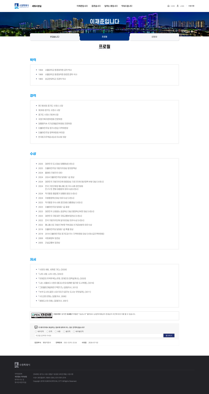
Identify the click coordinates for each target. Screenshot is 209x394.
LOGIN (182, 6)
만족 (50, 331)
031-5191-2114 (60, 378)
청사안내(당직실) (20, 382)
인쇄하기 (191, 31)
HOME (173, 6)
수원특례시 (22, 365)
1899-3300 (50, 378)
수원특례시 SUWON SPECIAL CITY (36, 6)
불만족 (68, 331)
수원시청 (191, 6)
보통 (59, 331)
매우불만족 (79, 331)
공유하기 (185, 31)
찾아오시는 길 (19, 380)
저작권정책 (18, 374)
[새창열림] (41, 316)
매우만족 (41, 331)
